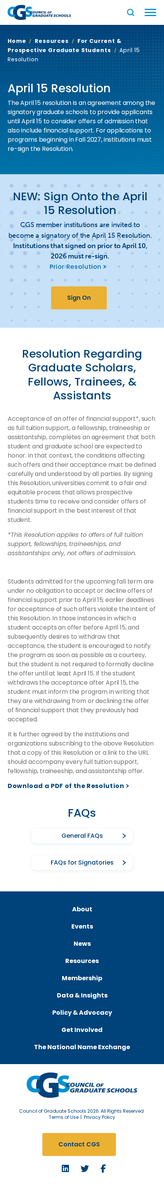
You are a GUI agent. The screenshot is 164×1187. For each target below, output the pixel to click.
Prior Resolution (75, 266)
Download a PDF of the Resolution (66, 786)
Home (17, 41)
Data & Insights (82, 995)
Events (82, 926)
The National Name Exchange (82, 1047)
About (82, 909)
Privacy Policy (99, 1117)
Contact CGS (79, 1144)
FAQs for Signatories (82, 862)
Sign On (79, 297)
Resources (52, 41)
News (82, 943)
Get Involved (82, 1029)
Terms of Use (64, 1117)
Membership (82, 978)
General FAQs (82, 835)
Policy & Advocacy (82, 1012)
